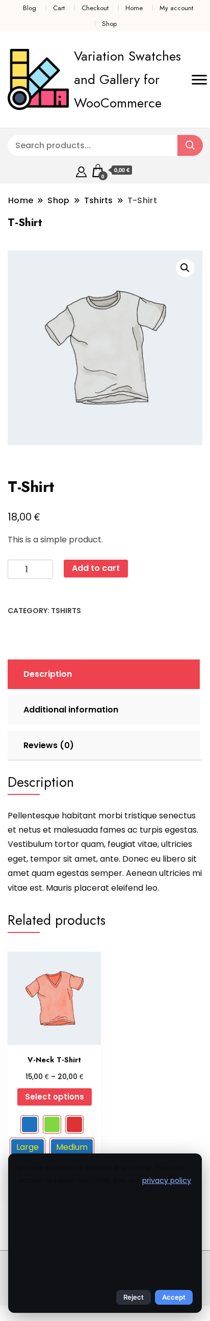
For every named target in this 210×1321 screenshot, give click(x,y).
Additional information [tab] (70, 709)
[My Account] (81, 170)
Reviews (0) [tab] (48, 745)
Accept (174, 1297)
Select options (54, 1096)
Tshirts (66, 611)
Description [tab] (47, 674)
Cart (59, 8)
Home (134, 8)
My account (176, 8)
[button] (185, 268)
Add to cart (96, 568)
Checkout (95, 8)
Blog (29, 8)
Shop (109, 24)
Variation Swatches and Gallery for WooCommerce (127, 79)
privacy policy (166, 1180)
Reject (133, 1297)
